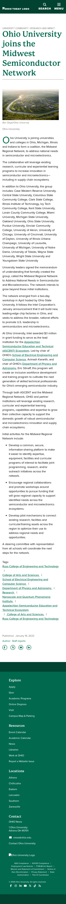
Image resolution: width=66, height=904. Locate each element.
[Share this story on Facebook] (4, 647)
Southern (14, 801)
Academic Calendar (20, 738)
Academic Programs (20, 698)
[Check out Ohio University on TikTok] (35, 886)
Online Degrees (17, 704)
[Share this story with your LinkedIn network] (28, 647)
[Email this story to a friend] (20, 647)
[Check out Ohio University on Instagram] (16, 886)
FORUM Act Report (44, 866)
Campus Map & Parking (22, 716)
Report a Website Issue (21, 761)
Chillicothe (15, 783)
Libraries (13, 749)
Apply (12, 687)
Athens (13, 777)
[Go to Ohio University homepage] (15, 9)
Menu (59, 8)
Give (11, 692)
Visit (11, 710)
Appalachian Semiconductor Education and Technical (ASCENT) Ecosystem (27, 346)
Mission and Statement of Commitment (27, 869)
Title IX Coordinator (40, 874)
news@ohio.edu (22, 837)
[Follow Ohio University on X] (30, 886)
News (12, 744)
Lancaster (14, 795)
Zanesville (14, 806)
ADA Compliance (21, 863)
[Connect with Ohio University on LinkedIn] (20, 886)
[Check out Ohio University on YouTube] (25, 886)
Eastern (13, 789)
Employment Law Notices (22, 866)
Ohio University (22, 881)
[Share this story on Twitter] (12, 647)
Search (44, 8)
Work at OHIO (16, 755)
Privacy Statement (39, 872)
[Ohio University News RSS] (40, 886)
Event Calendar (17, 732)
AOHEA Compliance (40, 863)
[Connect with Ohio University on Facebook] (11, 886)
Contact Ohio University (22, 843)
